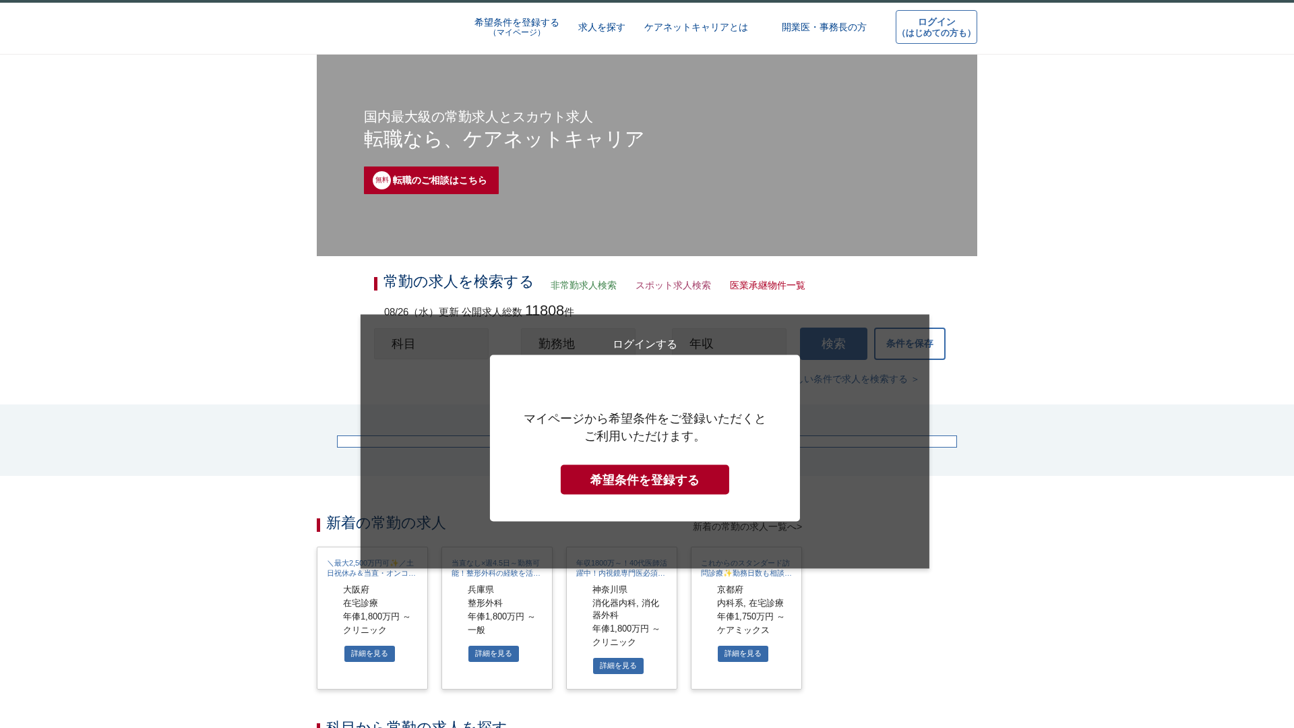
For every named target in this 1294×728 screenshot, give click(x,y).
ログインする (645, 612)
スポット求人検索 (670, 286)
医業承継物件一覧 (763, 286)
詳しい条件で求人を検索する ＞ (853, 387)
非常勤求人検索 (581, 286)
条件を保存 (909, 349)
